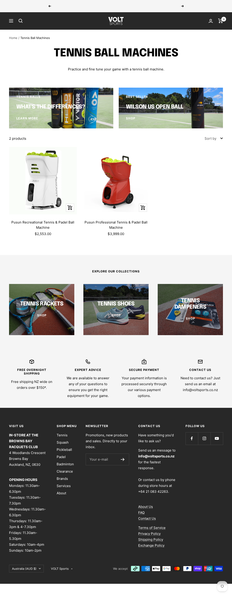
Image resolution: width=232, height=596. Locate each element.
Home (13, 38)
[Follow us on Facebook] (192, 438)
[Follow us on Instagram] (204, 438)
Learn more (147, 6)
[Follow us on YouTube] (216, 438)
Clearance (65, 471)
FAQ (141, 512)
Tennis (62, 435)
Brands (62, 478)
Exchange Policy (151, 545)
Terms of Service (152, 528)
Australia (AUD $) (24, 568)
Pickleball (64, 449)
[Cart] (220, 21)
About (61, 493)
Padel (61, 457)
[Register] (123, 459)
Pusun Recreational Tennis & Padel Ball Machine (42, 225)
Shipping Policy (150, 539)
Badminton (65, 464)
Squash (63, 442)
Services (64, 486)
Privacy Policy (149, 533)
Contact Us (147, 518)
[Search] (21, 21)
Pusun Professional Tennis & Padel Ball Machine (116, 225)
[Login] (211, 21)
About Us (145, 507)
